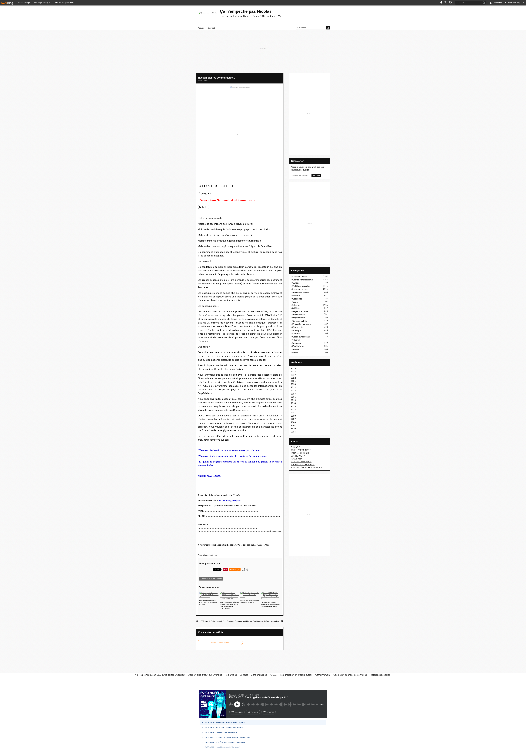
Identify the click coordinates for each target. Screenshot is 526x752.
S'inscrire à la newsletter (211, 579)
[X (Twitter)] (446, 2)
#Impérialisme (298, 318)
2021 (293, 381)
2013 (293, 406)
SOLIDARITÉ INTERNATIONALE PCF (306, 468)
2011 (293, 413)
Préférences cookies (380, 675)
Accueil (201, 28)
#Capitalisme (297, 346)
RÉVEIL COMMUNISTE (301, 450)
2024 (293, 372)
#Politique (296, 331)
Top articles (231, 675)
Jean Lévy (156, 675)
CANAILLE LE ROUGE (300, 453)
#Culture (295, 334)
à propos (270, 712)
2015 (293, 400)
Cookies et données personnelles (350, 675)
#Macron (295, 340)
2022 (293, 378)
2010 (293, 416)
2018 (293, 391)
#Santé (294, 353)
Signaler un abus (259, 675)
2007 (293, 426)
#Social (294, 302)
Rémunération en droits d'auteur (296, 675)
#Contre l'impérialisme (302, 280)
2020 (293, 384)
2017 (293, 394)
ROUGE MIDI (296, 459)
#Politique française (300, 286)
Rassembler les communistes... (216, 77)
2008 (293, 422)
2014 (293, 403)
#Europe (295, 283)
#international (298, 315)
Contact (211, 28)
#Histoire (295, 296)
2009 (293, 419)
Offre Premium (322, 675)
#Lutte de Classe (299, 277)
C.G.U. (273, 675)
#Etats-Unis (297, 327)
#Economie (296, 299)
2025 (293, 369)
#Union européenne (300, 337)
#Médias (295, 308)
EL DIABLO (295, 447)
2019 (293, 387)
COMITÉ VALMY (298, 456)
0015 (293, 432)
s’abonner (239, 712)
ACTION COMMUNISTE (301, 462)
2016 (293, 397)
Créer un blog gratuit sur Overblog (205, 675)
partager (254, 712)
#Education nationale (301, 324)
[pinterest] (450, 2)
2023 (293, 375)
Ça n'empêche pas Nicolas (246, 11)
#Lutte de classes (210, 555)
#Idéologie (296, 343)
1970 (293, 429)
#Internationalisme (300, 293)
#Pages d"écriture (299, 311)
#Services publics (299, 321)
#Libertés (295, 305)
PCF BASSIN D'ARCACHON (303, 465)
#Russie (295, 350)
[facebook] (441, 2)
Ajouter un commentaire (220, 642)
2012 (293, 410)
